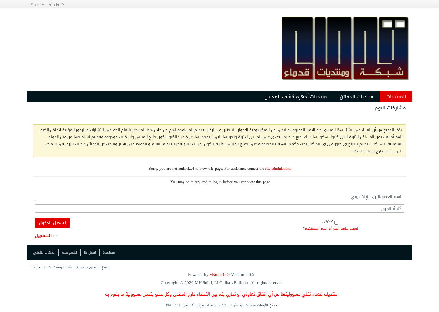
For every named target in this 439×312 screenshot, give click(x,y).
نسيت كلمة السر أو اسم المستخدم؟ (330, 228)
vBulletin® (220, 275)
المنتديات (396, 96)
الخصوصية (69, 252)
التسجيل (43, 235)
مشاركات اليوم (390, 107)
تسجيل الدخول (52, 223)
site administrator (278, 168)
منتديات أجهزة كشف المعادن (295, 96)
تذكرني (327, 221)
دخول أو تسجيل (49, 4)
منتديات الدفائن (356, 96)
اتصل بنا (90, 252)
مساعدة (109, 252)
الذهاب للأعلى (44, 252)
